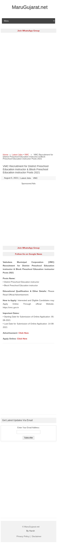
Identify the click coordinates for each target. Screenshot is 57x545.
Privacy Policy (23, 536)
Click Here (24, 333)
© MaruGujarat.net (30, 526)
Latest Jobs (17, 154)
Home (5, 154)
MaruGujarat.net (30, 7)
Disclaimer (36, 536)
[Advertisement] (28, 63)
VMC (26, 154)
